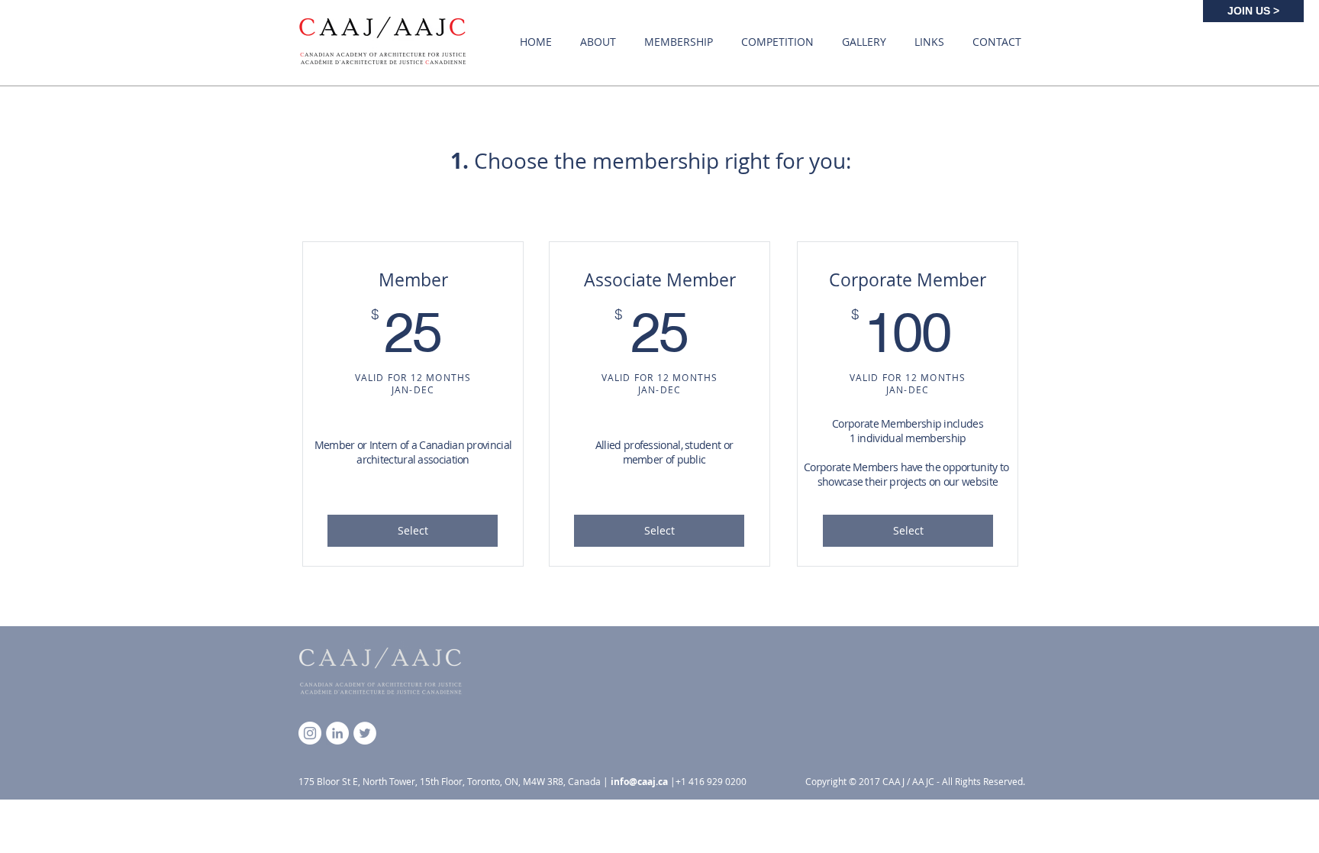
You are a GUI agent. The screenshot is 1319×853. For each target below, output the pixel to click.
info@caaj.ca (639, 781)
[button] (598, 42)
